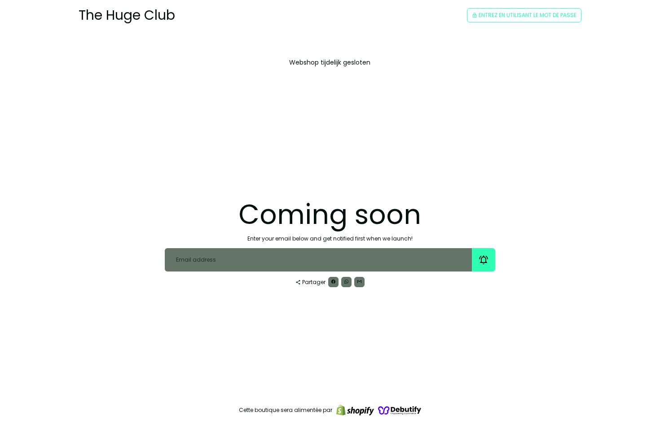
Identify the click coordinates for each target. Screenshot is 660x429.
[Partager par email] (359, 282)
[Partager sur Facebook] (333, 282)
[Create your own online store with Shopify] (355, 410)
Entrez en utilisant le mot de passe (524, 15)
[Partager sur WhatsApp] (346, 282)
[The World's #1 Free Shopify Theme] (399, 410)
